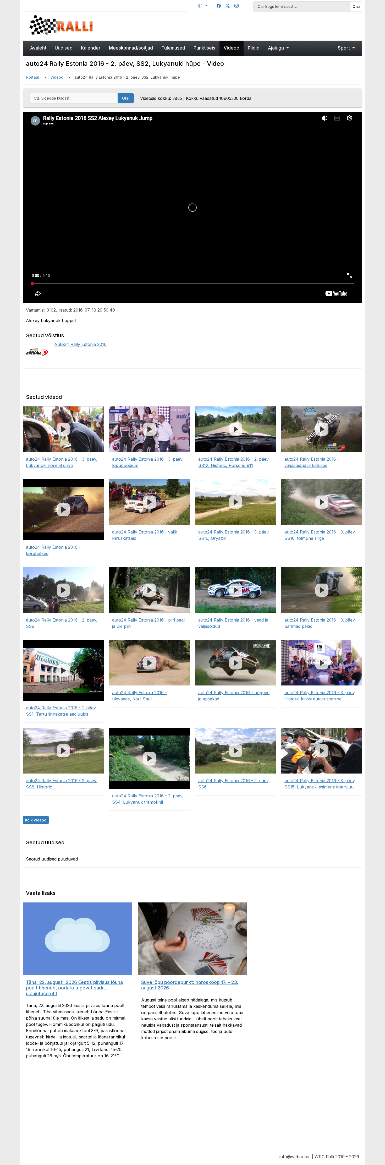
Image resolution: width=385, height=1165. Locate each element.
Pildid (254, 48)
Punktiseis (204, 48)
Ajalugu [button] (276, 48)
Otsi (356, 6)
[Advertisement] (235, 25)
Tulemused (173, 48)
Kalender (91, 48)
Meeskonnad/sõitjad (131, 48)
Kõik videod (35, 820)
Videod (231, 48)
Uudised (64, 48)
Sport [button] (344, 48)
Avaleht (38, 48)
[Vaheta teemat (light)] (203, 5)
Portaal (32, 77)
